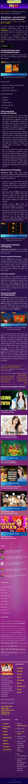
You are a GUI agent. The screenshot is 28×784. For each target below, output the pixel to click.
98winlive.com (5, 712)
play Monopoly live (11, 636)
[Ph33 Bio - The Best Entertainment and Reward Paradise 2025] (14, 5)
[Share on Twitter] (4, 23)
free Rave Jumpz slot (21, 626)
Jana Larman (22, 21)
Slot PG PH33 (8, 649)
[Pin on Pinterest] (7, 23)
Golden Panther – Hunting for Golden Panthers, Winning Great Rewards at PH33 (21, 378)
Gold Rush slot (8, 628)
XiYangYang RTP (15, 367)
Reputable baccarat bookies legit (14, 640)
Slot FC (3, 598)
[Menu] (2, 6)
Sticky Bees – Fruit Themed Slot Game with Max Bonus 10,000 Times (16, 557)
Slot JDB (3, 601)
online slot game (16, 632)
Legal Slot (8, 630)
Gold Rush (3, 628)
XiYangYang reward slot (6, 367)
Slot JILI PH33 (20, 646)
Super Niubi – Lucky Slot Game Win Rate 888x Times (15, 576)
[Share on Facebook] (3, 23)
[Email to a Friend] (5, 23)
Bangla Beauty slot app (11, 621)
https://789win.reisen (7, 710)
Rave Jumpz (12, 638)
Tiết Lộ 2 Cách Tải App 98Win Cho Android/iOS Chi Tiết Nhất (15, 563)
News (2, 590)
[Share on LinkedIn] (9, 23)
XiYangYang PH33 (17, 366)
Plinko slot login (6, 638)
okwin (3, 708)
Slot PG (3, 607)
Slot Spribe (4, 613)
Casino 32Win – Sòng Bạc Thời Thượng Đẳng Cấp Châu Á (14, 551)
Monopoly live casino (6, 632)
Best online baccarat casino (9, 623)
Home (2, 11)
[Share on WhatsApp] (1, 23)
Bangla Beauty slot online (20, 621)
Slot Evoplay (4, 595)
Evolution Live (5, 587)
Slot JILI (7, 11)
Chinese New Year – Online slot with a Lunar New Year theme (16, 569)
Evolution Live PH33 (10, 626)
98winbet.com (5, 714)
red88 (10, 706)
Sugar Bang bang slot (5, 654)
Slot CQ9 (3, 593)
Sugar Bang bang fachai (21, 652)
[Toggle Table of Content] (10, 46)
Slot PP (3, 610)
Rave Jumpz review (18, 638)
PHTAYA (14, 779)
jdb (21, 628)
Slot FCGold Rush (21, 643)
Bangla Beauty (3, 621)
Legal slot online (19, 630)
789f (6, 706)
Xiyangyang (10, 366)
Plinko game (18, 636)
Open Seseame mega (21, 634)
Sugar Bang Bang (11, 652)
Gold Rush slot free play (15, 628)
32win (7, 708)
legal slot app (13, 630)
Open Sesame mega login (12, 634)
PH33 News (4, 636)
